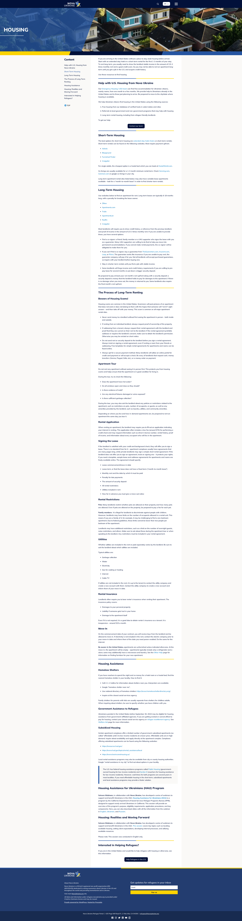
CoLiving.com (164, 171)
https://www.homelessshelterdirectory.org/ (153, 691)
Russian (122, 811)
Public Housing (154, 769)
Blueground (106, 153)
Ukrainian (110, 811)
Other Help (158, 652)
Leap (104, 254)
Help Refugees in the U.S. (136, 859)
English (103, 811)
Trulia (104, 211)
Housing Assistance (72, 85)
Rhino (111, 254)
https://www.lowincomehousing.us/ (116, 754)
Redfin (104, 220)
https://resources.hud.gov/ (112, 746)
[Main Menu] (176, 4)
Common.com (103, 174)
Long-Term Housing (72, 75)
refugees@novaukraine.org (149, 914)
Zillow (104, 203)
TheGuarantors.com (150, 252)
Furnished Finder (108, 157)
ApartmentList (107, 216)
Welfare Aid (103, 722)
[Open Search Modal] (157, 4)
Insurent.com (164, 252)
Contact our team (136, 126)
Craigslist (105, 161)
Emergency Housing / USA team (114, 89)
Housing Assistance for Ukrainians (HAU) (149, 798)
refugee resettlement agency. (158, 719)
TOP (68, 105)
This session (137, 826)
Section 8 (143, 772)
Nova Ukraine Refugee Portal (93, 914)
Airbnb (104, 149)
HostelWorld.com (165, 166)
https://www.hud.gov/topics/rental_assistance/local (122, 750)
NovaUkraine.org (78, 894)
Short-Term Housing (72, 71)
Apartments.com (108, 207)
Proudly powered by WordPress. (75, 902)
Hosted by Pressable (95, 902)
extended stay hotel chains (144, 141)
